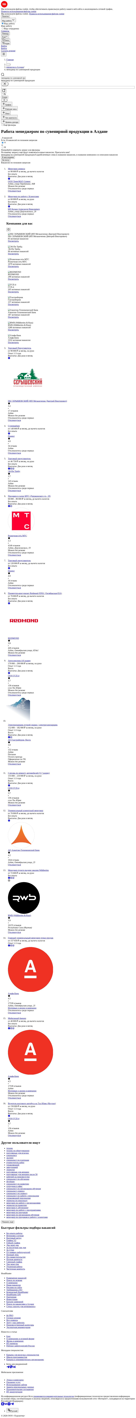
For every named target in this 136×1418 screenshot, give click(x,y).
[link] (5, 40)
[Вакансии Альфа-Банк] (70, 969)
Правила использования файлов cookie (46, 14)
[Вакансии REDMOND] (70, 621)
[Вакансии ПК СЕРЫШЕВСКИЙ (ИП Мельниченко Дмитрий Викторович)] (70, 380)
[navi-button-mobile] (3, 54)
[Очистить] (4, 84)
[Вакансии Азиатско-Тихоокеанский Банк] (70, 835)
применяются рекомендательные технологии (53, 1396)
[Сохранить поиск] (3, 91)
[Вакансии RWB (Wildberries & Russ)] (70, 898)
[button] (4, 46)
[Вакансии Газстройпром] (70, 768)
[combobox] (13, 78)
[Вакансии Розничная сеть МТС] (70, 521)
